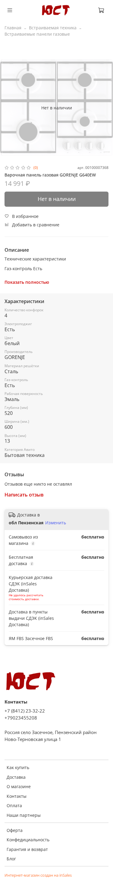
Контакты (17, 796)
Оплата (14, 805)
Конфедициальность (28, 840)
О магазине (19, 786)
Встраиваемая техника (53, 28)
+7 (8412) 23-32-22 (25, 711)
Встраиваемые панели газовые (37, 34)
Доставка (16, 777)
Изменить (55, 523)
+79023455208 (21, 718)
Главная (13, 28)
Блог (11, 859)
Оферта (15, 830)
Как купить (18, 767)
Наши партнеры (24, 815)
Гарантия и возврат (27, 849)
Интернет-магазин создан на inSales (38, 875)
